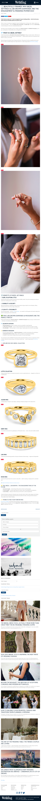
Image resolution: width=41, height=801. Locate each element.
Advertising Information (34, 788)
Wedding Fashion (13, 787)
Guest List (22, 787)
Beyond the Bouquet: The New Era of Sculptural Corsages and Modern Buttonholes (19, 683)
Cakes (1, 788)
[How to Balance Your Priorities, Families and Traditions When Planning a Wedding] (20, 699)
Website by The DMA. (36, 797)
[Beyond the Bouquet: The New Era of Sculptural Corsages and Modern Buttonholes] (20, 672)
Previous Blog (4, 509)
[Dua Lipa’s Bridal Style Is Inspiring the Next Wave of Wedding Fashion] (18, 642)
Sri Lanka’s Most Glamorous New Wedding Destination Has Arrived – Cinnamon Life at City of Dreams (20, 771)
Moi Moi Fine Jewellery (5, 501)
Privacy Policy (21, 798)
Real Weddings (3, 786)
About (31, 787)
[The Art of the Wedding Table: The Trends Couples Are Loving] (19, 729)
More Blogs (3, 780)
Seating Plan (22, 786)
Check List (22, 788)
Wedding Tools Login (33, 786)
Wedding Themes (13, 788)
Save (2, 44)
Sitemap (17, 798)
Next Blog (37, 509)
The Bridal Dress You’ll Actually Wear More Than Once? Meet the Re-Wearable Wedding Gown (20, 624)
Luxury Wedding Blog (24, 799)
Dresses (2, 787)
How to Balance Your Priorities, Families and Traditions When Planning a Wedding (18, 711)
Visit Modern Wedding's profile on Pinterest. (8, 595)
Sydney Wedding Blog (31, 799)
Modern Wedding (7, 798)
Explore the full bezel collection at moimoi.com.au (10, 482)
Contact (25, 798)
